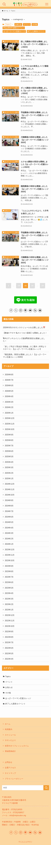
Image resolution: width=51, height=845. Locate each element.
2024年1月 (9, 544)
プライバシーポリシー (14, 779)
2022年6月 (9, 648)
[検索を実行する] (46, 787)
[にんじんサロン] (25, 4)
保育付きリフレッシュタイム (17, 746)
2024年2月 (9, 539)
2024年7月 (9, 511)
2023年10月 (9, 560)
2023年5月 (9, 588)
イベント (27, 24)
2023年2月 (9, 604)
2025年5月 (9, 456)
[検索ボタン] (4, 4)
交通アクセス (10, 768)
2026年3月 (9, 402)
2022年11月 (9, 621)
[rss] (35, 310)
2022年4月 (9, 659)
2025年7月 (9, 446)
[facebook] (11, 310)
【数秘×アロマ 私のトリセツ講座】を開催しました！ (25, 333)
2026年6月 (9, 385)
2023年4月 (9, 593)
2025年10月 (9, 429)
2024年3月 (9, 533)
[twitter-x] (16, 310)
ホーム (7, 724)
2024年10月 (9, 495)
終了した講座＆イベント (36, 31)
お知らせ (18, 24)
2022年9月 (9, 631)
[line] (25, 310)
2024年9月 (9, 500)
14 (19, 285)
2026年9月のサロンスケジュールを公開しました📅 (24, 327)
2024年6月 (9, 517)
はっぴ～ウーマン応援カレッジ (14, 31)
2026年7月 (9, 380)
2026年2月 (9, 407)
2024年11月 (9, 489)
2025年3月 (9, 467)
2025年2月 (9, 473)
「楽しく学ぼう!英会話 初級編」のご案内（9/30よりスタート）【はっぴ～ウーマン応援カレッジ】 (24, 347)
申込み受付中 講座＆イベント (13, 28)
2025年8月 (9, 440)
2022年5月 (9, 653)
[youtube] (30, 310)
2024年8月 (9, 506)
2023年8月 (9, 571)
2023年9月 (9, 566)
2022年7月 (9, 642)
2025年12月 (9, 418)
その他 (34, 24)
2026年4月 (9, 396)
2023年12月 (9, 549)
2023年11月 (9, 555)
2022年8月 (9, 637)
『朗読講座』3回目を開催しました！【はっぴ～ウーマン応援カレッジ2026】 (24, 355)
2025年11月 (9, 424)
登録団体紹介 (10, 751)
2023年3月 (9, 599)
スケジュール (10, 735)
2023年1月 (9, 610)
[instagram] (21, 310)
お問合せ (8, 762)
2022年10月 (9, 626)
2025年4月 (9, 462)
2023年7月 (9, 577)
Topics (8, 676)
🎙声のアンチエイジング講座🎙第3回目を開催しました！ (24, 339)
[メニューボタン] (46, 4)
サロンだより (10, 740)
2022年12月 (9, 615)
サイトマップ (10, 773)
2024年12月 (9, 484)
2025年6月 (9, 451)
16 (32, 285)
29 (42, 285)
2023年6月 (9, 582)
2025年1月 (9, 478)
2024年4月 (9, 528)
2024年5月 (9, 522)
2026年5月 (9, 391)
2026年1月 (9, 413)
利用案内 (8, 729)
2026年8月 (9, 375)
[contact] (40, 310)
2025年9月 (9, 435)
